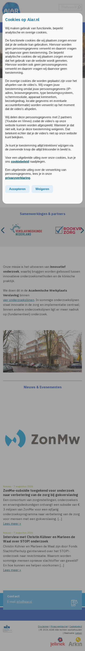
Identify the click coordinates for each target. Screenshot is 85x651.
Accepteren (17, 189)
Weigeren (42, 189)
